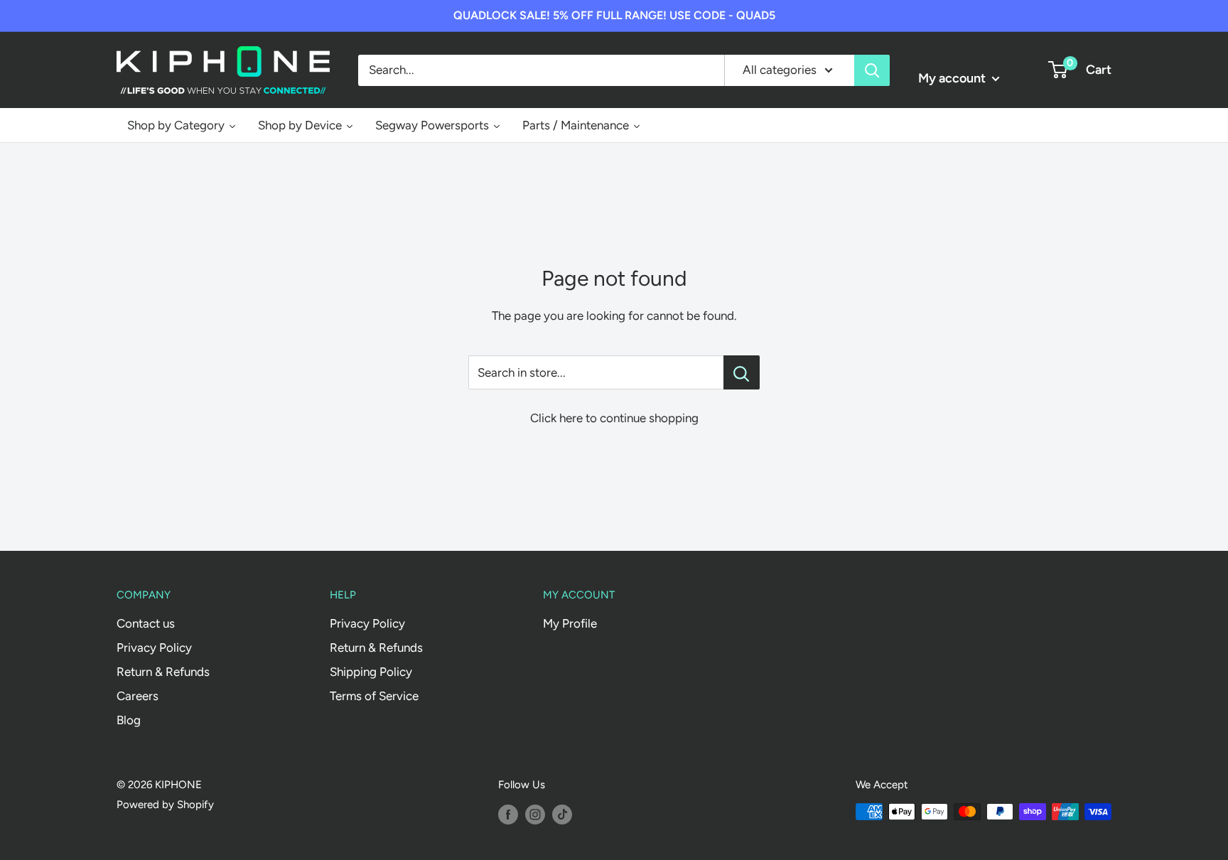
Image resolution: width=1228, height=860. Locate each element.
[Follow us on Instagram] (535, 813)
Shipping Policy (371, 672)
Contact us (146, 623)
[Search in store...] (741, 372)
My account (953, 78)
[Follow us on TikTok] (562, 813)
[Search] (872, 69)
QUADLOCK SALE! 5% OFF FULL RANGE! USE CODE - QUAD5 (614, 15)
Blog (129, 720)
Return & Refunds (163, 672)
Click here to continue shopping (614, 418)
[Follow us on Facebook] (508, 813)
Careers (137, 696)
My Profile (570, 623)
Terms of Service (374, 696)
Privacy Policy (154, 647)
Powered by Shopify (165, 804)
